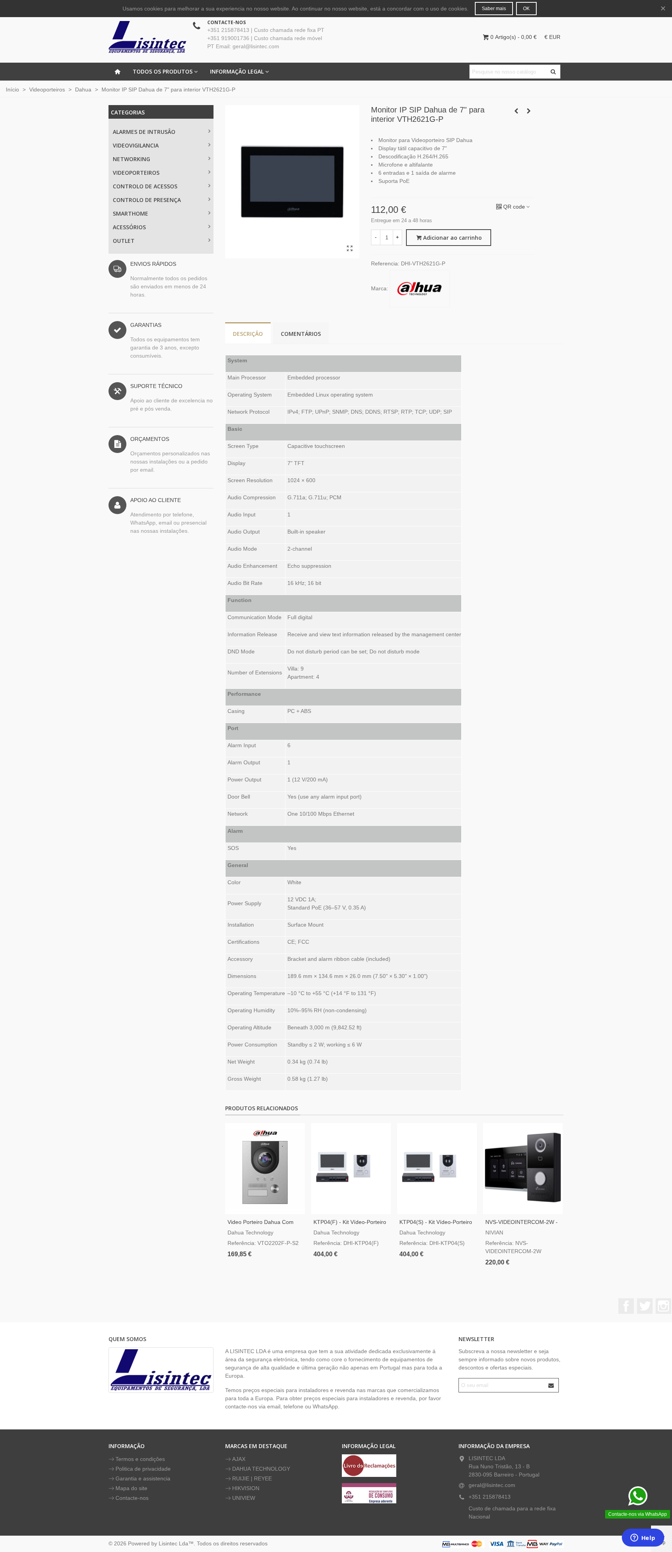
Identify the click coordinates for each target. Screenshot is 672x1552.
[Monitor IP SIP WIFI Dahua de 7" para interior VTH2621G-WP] (516, 111)
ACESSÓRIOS (129, 227)
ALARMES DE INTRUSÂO (144, 131)
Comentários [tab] (301, 333)
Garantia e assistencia (143, 1478)
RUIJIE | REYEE (252, 1478)
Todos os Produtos (162, 71)
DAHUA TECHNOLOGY (261, 1469)
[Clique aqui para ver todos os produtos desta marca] (420, 288)
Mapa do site (131, 1488)
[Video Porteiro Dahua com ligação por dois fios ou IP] (265, 1168)
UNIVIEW (243, 1498)
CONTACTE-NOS (226, 22)
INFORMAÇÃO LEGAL (237, 71)
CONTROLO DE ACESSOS (145, 186)
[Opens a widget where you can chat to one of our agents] (642, 1538)
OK (526, 8)
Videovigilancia (136, 145)
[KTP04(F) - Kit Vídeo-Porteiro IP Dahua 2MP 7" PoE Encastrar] (351, 1168)
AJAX (238, 1459)
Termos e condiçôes (140, 1459)
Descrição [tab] (248, 333)
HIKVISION (245, 1488)
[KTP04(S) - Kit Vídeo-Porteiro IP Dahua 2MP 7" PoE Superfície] (437, 1168)
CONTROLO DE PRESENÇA (147, 200)
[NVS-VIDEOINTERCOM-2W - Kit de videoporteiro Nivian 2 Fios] (523, 1168)
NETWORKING (131, 159)
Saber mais (494, 8)
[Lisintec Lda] (147, 37)
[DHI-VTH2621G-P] (349, 249)
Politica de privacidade (143, 1469)
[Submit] (551, 1385)
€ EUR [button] (552, 37)
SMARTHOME (130, 213)
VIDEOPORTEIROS (136, 172)
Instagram (663, 1306)
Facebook (626, 1306)
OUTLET (124, 240)
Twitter (645, 1306)
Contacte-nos (132, 1498)
